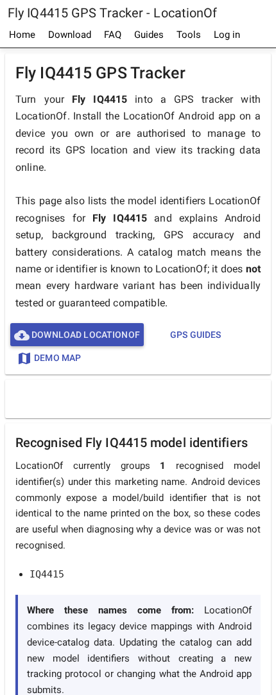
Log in (227, 34)
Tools (189, 34)
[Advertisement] (141, 398)
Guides (149, 34)
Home (22, 34)
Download (69, 34)
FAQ (112, 34)
